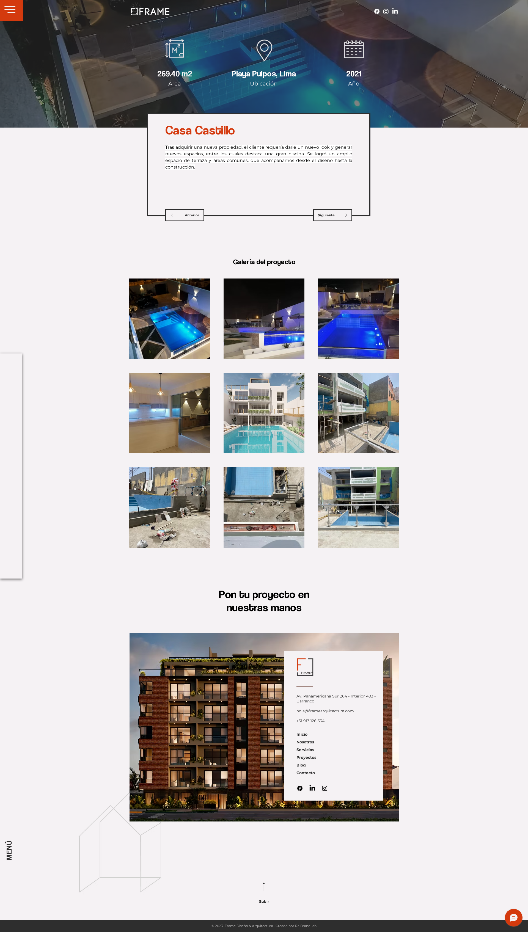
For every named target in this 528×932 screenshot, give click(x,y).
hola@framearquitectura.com (325, 710)
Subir (264, 901)
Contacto (305, 772)
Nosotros (305, 742)
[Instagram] (386, 11)
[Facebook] (376, 11)
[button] (10, 9)
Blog (301, 765)
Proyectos (306, 757)
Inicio (301, 734)
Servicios (305, 749)
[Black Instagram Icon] (324, 788)
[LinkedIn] (395, 11)
